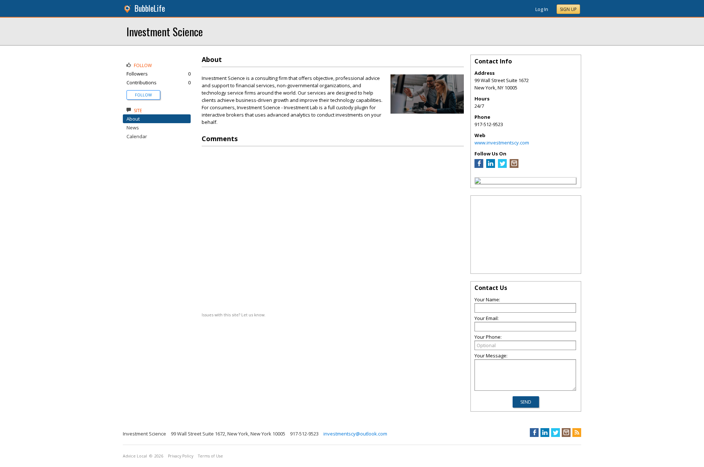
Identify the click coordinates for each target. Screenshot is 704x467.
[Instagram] (514, 166)
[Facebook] (478, 166)
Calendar (136, 136)
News (132, 127)
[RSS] (576, 432)
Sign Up (568, 9)
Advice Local (135, 456)
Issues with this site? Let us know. (233, 314)
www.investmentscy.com (501, 142)
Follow (143, 95)
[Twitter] (502, 166)
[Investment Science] (478, 182)
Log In (541, 9)
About (133, 118)
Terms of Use (210, 456)
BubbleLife (150, 8)
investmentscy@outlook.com (355, 433)
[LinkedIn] (490, 166)
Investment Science (164, 31)
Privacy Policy (180, 456)
